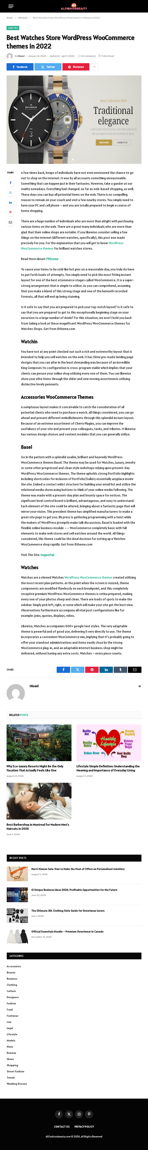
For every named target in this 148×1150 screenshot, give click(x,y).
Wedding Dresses (17, 1083)
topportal (47, 555)
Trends (11, 1077)
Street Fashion (15, 1071)
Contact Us (62, 1126)
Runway (11, 1053)
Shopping (12, 1065)
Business (12, 978)
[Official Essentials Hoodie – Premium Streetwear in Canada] (17, 936)
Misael (21, 55)
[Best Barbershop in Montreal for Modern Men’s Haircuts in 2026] (39, 801)
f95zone (52, 259)
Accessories (14, 966)
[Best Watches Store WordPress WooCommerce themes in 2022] (74, 119)
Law (9, 1022)
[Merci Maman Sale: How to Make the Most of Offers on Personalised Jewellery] (17, 874)
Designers (13, 997)
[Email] (10, 222)
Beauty (11, 972)
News (10, 1046)
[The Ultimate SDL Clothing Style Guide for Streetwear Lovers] (17, 915)
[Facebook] (10, 183)
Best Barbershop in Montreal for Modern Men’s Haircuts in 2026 (38, 827)
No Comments (88, 55)
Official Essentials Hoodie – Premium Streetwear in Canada (67, 931)
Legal (10, 1028)
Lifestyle (13, 28)
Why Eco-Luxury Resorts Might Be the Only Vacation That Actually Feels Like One (35, 768)
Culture (11, 991)
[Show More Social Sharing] (94, 67)
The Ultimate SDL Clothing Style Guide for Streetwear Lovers (67, 910)
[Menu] (10, 6)
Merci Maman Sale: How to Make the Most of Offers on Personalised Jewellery (78, 869)
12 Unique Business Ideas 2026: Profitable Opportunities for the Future (74, 890)
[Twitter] (10, 192)
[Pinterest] (10, 212)
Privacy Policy (84, 1126)
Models (11, 1040)
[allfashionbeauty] (74, 6)
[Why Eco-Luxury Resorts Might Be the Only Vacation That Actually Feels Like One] (39, 742)
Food (10, 1009)
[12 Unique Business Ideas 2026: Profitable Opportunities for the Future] (17, 894)
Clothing (12, 985)
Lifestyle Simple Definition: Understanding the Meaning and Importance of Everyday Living (108, 768)
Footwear (12, 1015)
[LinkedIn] (10, 202)
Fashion (11, 1003)
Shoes (10, 1059)
